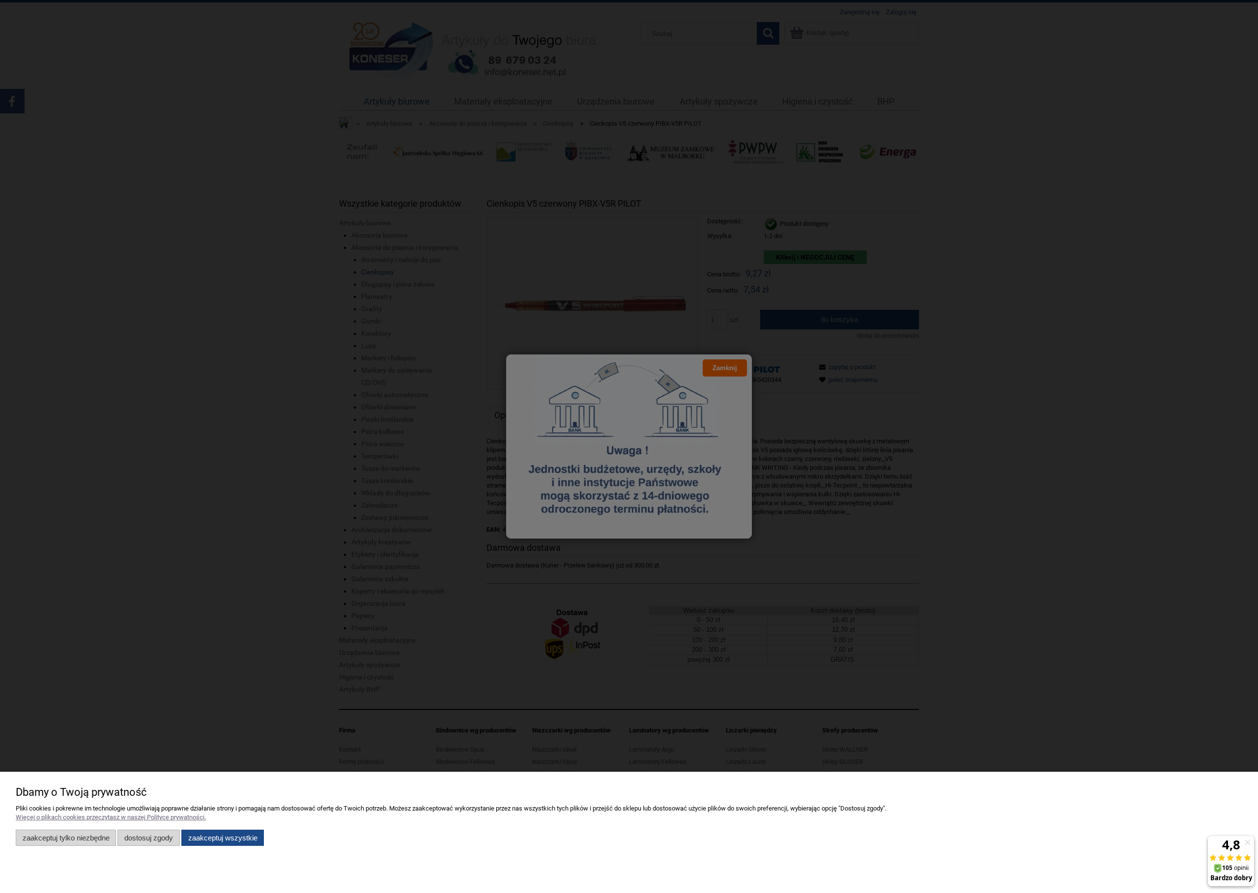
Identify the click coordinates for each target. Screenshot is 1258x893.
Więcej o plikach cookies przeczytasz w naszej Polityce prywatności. (111, 817)
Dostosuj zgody (148, 838)
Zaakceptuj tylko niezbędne (66, 838)
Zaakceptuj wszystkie (222, 838)
